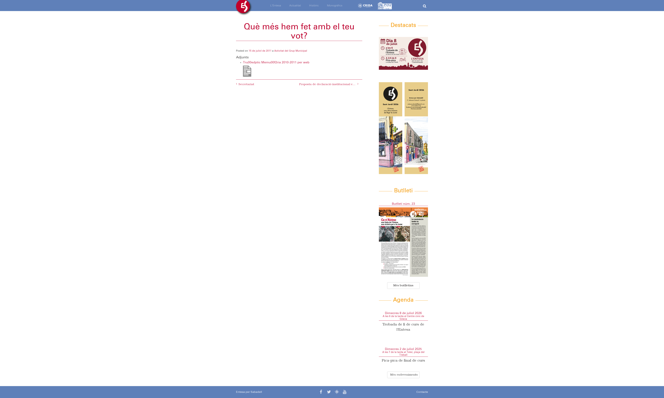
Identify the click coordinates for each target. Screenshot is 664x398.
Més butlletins (403, 285)
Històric (314, 5)
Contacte (422, 392)
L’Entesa (275, 5)
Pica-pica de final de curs (403, 360)
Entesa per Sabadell (249, 392)
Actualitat (295, 5)
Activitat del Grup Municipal (290, 51)
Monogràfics (334, 5)
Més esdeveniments (404, 374)
